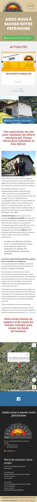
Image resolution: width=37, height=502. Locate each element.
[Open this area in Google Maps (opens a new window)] (3, 390)
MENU (30, 6)
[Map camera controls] (34, 380)
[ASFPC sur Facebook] (18, 399)
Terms (35, 390)
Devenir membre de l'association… (19, 38)
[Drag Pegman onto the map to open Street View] (34, 387)
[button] (16, 88)
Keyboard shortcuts (12, 390)
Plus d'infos (18, 82)
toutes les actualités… (18, 91)
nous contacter (30, 312)
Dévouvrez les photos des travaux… (19, 120)
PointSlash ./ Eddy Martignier (26, 500)
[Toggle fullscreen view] (34, 345)
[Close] (27, 354)
